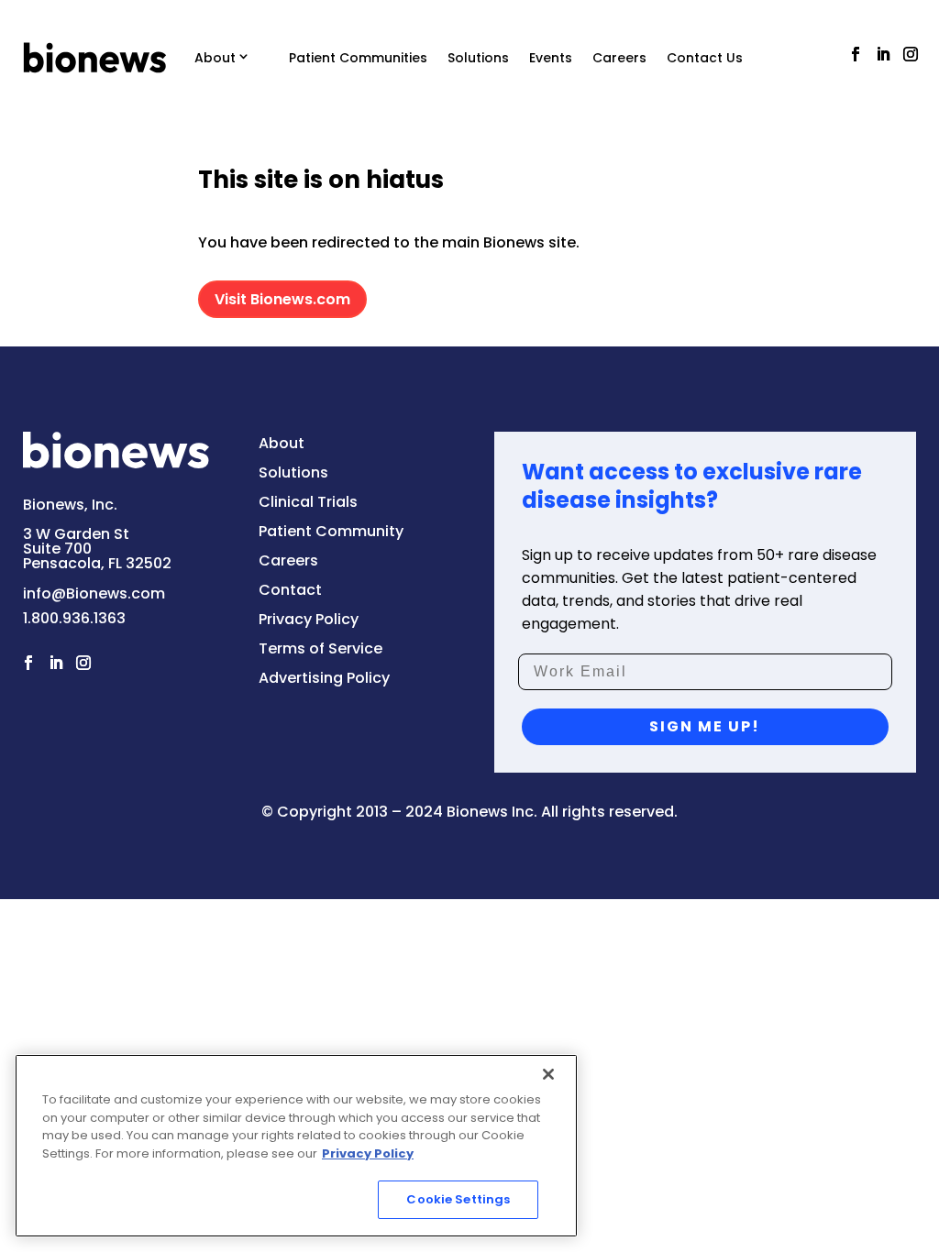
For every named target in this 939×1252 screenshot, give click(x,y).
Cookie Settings (458, 1199)
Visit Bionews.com (282, 299)
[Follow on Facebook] (855, 54)
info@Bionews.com (94, 593)
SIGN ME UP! (704, 726)
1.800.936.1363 (74, 618)
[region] (296, 1145)
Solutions (478, 58)
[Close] (548, 1074)
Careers (619, 58)
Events (550, 58)
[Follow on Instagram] (910, 54)
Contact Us (705, 58)
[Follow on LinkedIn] (883, 54)
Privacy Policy (368, 1153)
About (215, 58)
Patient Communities (358, 58)
